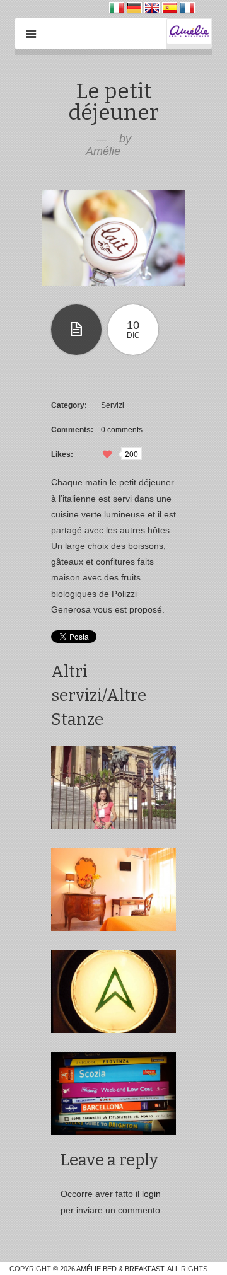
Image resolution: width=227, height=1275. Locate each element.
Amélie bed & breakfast (120, 1268)
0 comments (122, 429)
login (151, 1194)
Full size (113, 237)
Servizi (112, 405)
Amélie (103, 151)
